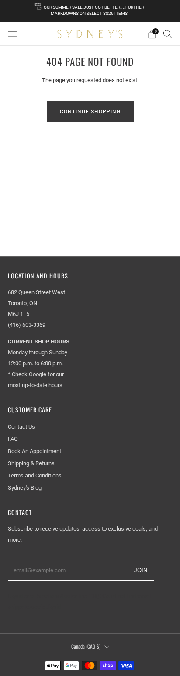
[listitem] (90, 11)
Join (140, 569)
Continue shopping (90, 112)
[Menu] (12, 34)
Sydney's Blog (25, 487)
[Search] (167, 33)
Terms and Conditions (35, 475)
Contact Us (21, 426)
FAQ (13, 439)
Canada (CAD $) (85, 646)
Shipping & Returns (31, 463)
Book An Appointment (34, 451)
